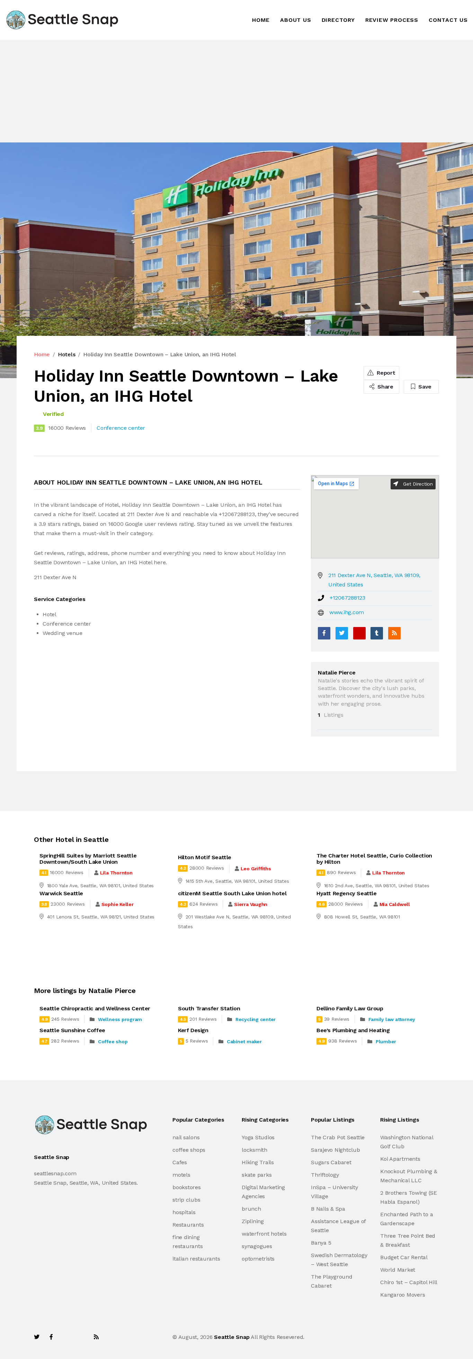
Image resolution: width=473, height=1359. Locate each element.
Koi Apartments (400, 1159)
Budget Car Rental (404, 1257)
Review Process (391, 20)
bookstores (186, 1187)
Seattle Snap (231, 1337)
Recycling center (255, 1019)
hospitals (184, 1212)
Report (385, 372)
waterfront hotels (264, 1233)
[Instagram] (81, 1337)
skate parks (256, 1174)
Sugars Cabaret (331, 1162)
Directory (338, 20)
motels (181, 1174)
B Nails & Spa (328, 1208)
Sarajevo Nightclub (335, 1150)
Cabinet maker (244, 1041)
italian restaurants (196, 1258)
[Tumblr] (377, 633)
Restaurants (188, 1224)
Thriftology (325, 1174)
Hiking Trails (258, 1162)
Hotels (66, 354)
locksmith (254, 1150)
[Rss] (96, 1337)
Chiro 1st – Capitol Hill (408, 1282)
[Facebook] (324, 633)
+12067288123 (347, 597)
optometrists (258, 1258)
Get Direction (417, 484)
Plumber (386, 1041)
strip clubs (186, 1199)
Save (424, 386)
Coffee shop (112, 1041)
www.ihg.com (346, 612)
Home (261, 20)
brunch (251, 1208)
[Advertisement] (208, 91)
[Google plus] (359, 633)
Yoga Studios (258, 1137)
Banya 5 (321, 1242)
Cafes (179, 1162)
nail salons (185, 1137)
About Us (295, 20)
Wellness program (120, 1019)
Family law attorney (391, 1019)
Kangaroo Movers (402, 1294)
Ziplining (253, 1221)
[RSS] (394, 633)
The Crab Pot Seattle (338, 1137)
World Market (397, 1269)
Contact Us (448, 20)
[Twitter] (342, 633)
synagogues (257, 1246)
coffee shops (188, 1150)
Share (384, 386)
